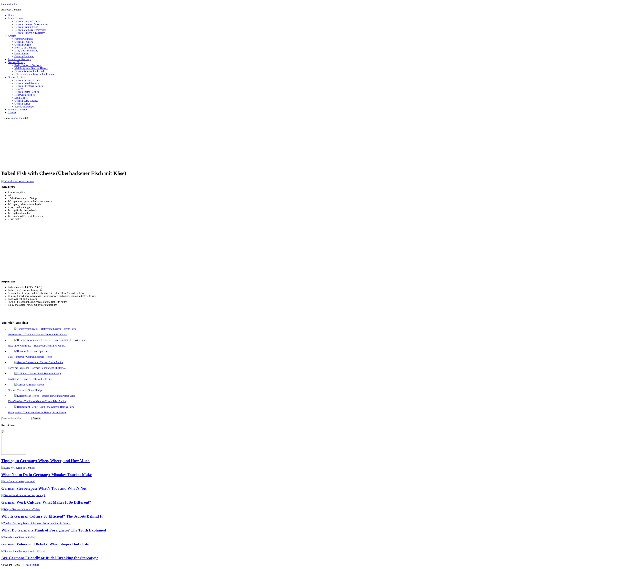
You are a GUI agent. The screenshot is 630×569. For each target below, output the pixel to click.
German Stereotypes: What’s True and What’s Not (43, 488)
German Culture (9, 4)
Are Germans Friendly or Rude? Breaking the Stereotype (49, 558)
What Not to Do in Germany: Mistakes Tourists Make (46, 475)
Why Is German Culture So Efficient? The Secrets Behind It (52, 516)
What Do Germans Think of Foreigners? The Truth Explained (53, 530)
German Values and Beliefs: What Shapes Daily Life (45, 544)
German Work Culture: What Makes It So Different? (46, 502)
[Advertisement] (99, 144)
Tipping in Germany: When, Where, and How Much (45, 461)
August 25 (16, 118)
